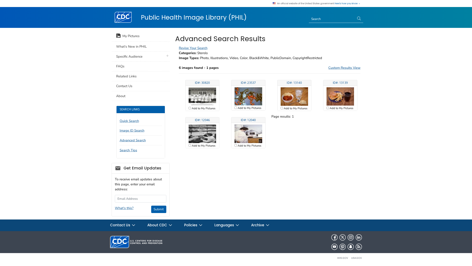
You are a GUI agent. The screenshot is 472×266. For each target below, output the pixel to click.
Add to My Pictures (203, 108)
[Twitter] (342, 237)
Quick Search (129, 121)
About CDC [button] (157, 225)
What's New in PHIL (131, 46)
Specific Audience (129, 56)
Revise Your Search (193, 48)
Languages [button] (224, 225)
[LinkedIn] (359, 237)
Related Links (126, 76)
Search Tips (128, 150)
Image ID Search (132, 130)
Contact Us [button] (120, 225)
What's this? (124, 208)
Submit (159, 209)
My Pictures (130, 36)
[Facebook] (334, 237)
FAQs (120, 66)
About (120, 96)
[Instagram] (351, 237)
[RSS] (359, 247)
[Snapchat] (351, 247)
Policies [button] (191, 225)
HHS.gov (342, 258)
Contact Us (124, 86)
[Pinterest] (342, 247)
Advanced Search (133, 140)
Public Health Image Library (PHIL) (194, 17)
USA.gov (356, 258)
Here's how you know (346, 3)
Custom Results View (344, 68)
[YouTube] (334, 247)
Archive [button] (258, 225)
